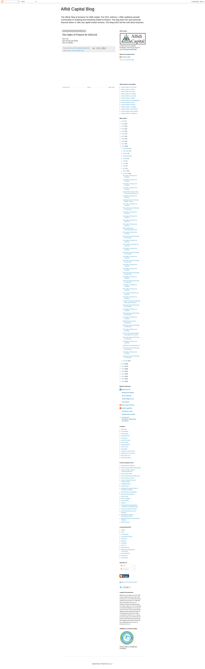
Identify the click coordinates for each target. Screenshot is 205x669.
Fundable (124, 543)
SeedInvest (124, 555)
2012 (123, 371)
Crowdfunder (125, 534)
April (124, 168)
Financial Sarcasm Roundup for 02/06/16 (131, 305)
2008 (123, 381)
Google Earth (125, 486)
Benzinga (124, 429)
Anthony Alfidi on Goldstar (128, 107)
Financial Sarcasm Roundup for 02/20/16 (131, 208)
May (124, 166)
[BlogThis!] (99, 48)
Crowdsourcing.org (126, 536)
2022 (123, 131)
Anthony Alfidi (126, 57)
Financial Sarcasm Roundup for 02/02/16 (131, 348)
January (125, 361)
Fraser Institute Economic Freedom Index (128, 480)
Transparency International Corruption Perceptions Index (129, 505)
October (125, 153)
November (126, 151)
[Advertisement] (89, 70)
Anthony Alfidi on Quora (128, 102)
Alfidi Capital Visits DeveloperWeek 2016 (130, 228)
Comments (125, 569)
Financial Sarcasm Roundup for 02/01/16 (131, 356)
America (69, 50)
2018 (123, 141)
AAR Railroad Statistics (128, 465)
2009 (123, 379)
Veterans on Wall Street (128, 451)
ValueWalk (124, 449)
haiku (82, 50)
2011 (123, 374)
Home (89, 87)
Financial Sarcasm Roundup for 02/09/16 (131, 281)
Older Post (111, 87)
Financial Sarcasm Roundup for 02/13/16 (131, 253)
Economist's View (127, 411)
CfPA (122, 532)
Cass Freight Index (126, 473)
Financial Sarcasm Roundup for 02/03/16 (131, 338)
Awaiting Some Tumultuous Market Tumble (131, 200)
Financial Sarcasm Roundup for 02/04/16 (131, 325)
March (125, 171)
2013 (123, 369)
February (126, 173)
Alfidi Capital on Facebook (128, 87)
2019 (123, 139)
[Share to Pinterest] (105, 48)
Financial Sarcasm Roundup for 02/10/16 (131, 273)
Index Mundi (124, 496)
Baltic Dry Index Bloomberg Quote (131, 468)
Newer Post (66, 87)
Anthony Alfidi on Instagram (129, 113)
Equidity (123, 541)
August (125, 158)
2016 (123, 146)
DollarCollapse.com (128, 399)
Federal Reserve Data (127, 478)
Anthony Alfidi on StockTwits (129, 109)
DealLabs (124, 538)
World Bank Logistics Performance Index (127, 515)
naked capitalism (127, 408)
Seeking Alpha (125, 444)
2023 (123, 129)
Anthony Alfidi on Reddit (128, 104)
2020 (123, 136)
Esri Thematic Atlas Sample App (130, 476)
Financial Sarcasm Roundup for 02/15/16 (131, 237)
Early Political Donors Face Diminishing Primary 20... (131, 192)
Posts (124, 566)
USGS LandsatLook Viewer (129, 509)
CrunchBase (124, 431)
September (126, 156)
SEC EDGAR (125, 500)
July (124, 161)
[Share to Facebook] (103, 48)
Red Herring (124, 442)
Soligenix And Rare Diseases (131, 345)
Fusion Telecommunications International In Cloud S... (131, 334)
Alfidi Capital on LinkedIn (128, 94)
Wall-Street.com (125, 455)
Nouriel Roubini (125, 440)
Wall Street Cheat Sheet (128, 453)
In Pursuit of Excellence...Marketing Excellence (129, 419)
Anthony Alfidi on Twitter (128, 98)
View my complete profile (127, 60)
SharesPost (124, 557)
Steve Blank (125, 402)
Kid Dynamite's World (128, 414)
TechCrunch (124, 447)
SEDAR (123, 503)
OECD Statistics (125, 498)
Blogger (110, 664)
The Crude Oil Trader (128, 405)
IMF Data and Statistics (127, 494)
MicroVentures (125, 547)
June (124, 163)
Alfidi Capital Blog (77, 9)
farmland (78, 50)
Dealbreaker (124, 433)
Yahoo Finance (125, 522)
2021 (123, 133)
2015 (123, 364)
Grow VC (123, 545)
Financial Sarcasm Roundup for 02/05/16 (131, 313)
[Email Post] (93, 48)
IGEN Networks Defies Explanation (129, 321)
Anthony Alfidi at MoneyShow (129, 111)
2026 (123, 121)
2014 (123, 366)
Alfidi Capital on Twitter (127, 89)
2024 (123, 126)
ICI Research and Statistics (129, 492)
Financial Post (125, 436)
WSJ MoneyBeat (126, 457)
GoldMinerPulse (126, 484)
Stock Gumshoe (127, 395)
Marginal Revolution (128, 392)
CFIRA (123, 530)
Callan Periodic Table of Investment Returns (128, 470)
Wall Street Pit (126, 389)
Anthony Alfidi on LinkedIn (128, 96)
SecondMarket (125, 553)
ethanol (74, 50)
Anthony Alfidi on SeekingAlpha (130, 100)
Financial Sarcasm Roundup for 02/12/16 (131, 261)
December (126, 148)
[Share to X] (101, 48)
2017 (123, 144)
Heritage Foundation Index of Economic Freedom (129, 489)
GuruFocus (124, 438)
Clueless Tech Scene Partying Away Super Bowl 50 (131, 301)
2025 (123, 124)
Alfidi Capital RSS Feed (128, 91)
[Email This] (97, 48)
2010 (123, 376)
